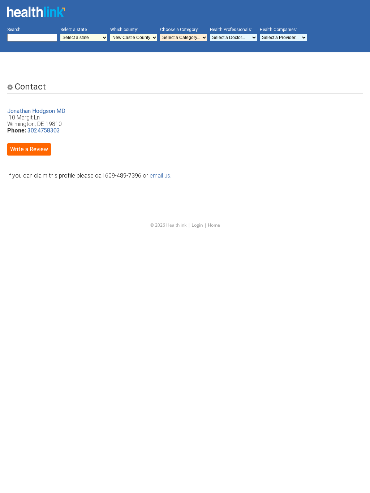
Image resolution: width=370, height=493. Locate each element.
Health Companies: (278, 29)
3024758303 (43, 130)
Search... (15, 29)
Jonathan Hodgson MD (36, 111)
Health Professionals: (231, 29)
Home (214, 225)
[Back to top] (179, 473)
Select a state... (75, 29)
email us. (160, 175)
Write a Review (29, 149)
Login (197, 225)
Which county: (124, 29)
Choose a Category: (179, 29)
